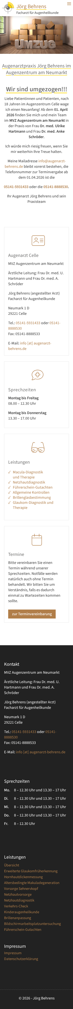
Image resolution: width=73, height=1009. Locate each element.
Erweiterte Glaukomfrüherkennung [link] (31, 872)
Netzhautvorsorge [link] (18, 895)
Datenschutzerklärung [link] (21, 960)
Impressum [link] (13, 954)
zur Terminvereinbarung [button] (32, 614)
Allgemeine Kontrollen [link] (31, 492)
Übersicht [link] (11, 866)
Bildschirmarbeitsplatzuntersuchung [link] (32, 924)
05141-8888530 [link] (55, 187)
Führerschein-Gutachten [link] (33, 487)
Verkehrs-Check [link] (16, 907)
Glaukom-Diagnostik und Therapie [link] (33, 505)
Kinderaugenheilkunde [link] (21, 913)
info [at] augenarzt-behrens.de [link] (40, 752)
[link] (8, 13)
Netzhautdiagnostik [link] (29, 482)
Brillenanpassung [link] (17, 919)
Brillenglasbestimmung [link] (32, 497)
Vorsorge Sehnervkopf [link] (21, 889)
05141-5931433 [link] (28, 323)
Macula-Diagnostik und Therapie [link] (28, 474)
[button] (69, 985)
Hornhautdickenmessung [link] (23, 878)
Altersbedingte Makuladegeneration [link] (31, 884)
